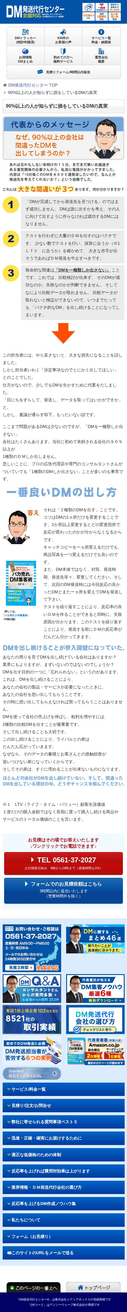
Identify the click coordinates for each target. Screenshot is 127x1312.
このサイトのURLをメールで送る (43, 1252)
